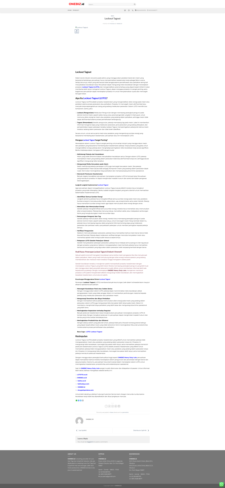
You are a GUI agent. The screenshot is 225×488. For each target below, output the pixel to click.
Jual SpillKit (82, 430)
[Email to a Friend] (112, 406)
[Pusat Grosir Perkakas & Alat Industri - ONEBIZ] (76, 4)
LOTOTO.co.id (82, 374)
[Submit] (134, 4)
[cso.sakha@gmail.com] (125, 10)
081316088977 (153, 10)
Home (70, 10)
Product (76, 10)
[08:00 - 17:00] (129, 10)
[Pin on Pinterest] (115, 406)
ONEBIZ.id (119, 23)
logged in (90, 442)
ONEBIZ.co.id (82, 378)
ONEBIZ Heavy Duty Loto (127, 357)
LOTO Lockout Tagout (94, 332)
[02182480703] (133, 10)
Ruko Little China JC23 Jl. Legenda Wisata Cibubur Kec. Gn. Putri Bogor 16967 (111, 463)
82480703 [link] (106, 472)
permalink (125, 412)
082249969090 (141, 10)
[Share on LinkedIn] (119, 406)
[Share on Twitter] (109, 406)
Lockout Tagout (89, 140)
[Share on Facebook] (106, 406)
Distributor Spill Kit (140, 430)
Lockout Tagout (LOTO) (90, 87)
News (112, 15)
